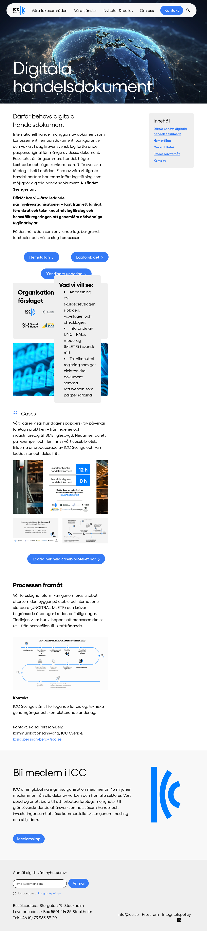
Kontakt (172, 10)
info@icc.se (128, 914)
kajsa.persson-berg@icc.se (37, 739)
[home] (19, 10)
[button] (49, 10)
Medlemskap (28, 838)
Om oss (147, 10)
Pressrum (150, 914)
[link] (171, 10)
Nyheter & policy (118, 10)
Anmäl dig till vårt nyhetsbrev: (40, 872)
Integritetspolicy (176, 914)
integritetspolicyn (49, 893)
